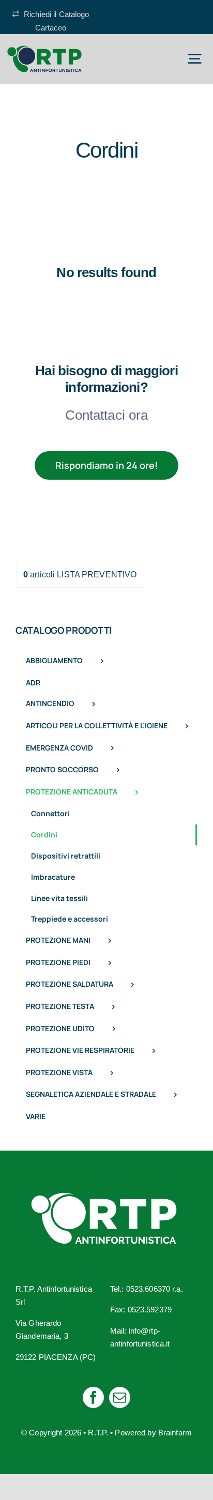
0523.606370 (148, 1288)
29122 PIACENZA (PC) (56, 1357)
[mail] (119, 1397)
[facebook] (93, 1397)
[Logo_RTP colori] (44, 49)
